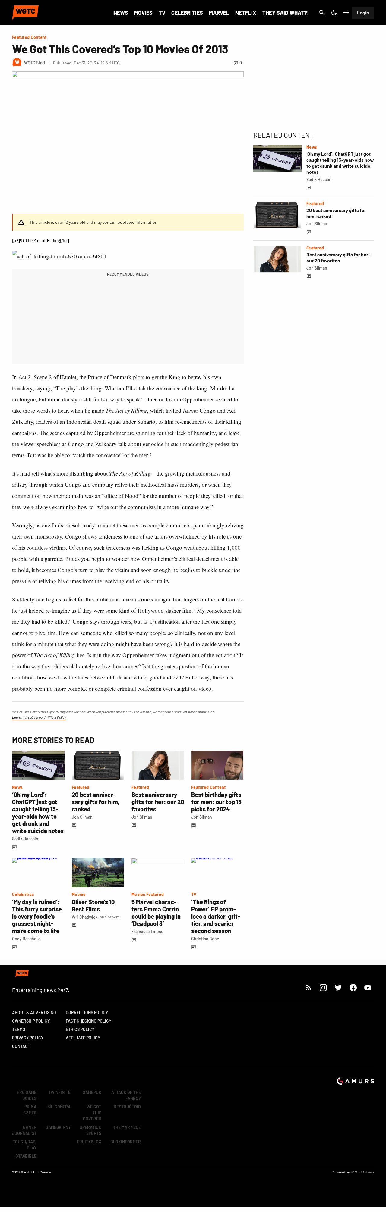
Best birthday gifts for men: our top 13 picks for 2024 (216, 802)
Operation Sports (90, 1130)
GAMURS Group (362, 1172)
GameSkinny (58, 1127)
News (120, 12)
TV (162, 12)
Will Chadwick (84, 917)
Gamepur (92, 1092)
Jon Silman (82, 817)
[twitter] (338, 987)
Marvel (219, 12)
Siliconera (59, 1106)
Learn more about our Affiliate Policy (39, 717)
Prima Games (29, 1109)
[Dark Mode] (334, 13)
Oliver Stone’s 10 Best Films (93, 905)
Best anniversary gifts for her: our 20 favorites (157, 802)
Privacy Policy (27, 1037)
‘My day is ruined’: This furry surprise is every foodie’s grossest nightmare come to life (37, 916)
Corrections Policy (87, 1012)
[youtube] (368, 987)
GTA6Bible (25, 1156)
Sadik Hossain (25, 838)
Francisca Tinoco (147, 931)
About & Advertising (34, 1012)
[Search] (322, 13)
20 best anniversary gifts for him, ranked (95, 802)
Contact (21, 1046)
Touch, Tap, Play (24, 1144)
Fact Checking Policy (88, 1020)
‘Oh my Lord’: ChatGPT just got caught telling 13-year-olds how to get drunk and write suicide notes (38, 812)
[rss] (308, 987)
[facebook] (353, 987)
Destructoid (127, 1106)
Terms (18, 1029)
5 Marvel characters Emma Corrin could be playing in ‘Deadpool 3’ (156, 912)
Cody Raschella (26, 938)
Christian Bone (205, 938)
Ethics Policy (80, 1029)
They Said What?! (285, 12)
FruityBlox (89, 1141)
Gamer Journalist (24, 1130)
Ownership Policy (31, 1020)
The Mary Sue (127, 1127)
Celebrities (187, 12)
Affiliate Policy (83, 1037)
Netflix (245, 12)
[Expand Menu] (346, 13)
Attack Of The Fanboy (126, 1095)
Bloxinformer (125, 1141)
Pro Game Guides (26, 1095)
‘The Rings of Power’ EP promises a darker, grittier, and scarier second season (215, 916)
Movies (143, 12)
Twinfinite (59, 1092)
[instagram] (323, 987)
